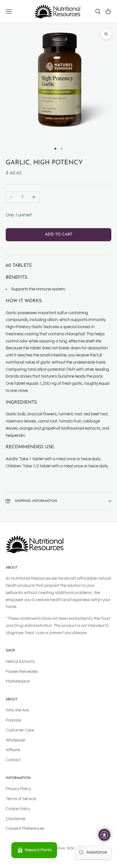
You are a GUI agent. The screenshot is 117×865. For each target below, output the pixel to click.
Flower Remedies (22, 671)
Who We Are (17, 710)
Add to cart (58, 234)
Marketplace (18, 681)
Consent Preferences (25, 828)
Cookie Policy (18, 809)
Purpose (13, 720)
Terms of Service (21, 799)
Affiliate (13, 750)
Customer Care (20, 730)
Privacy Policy (18, 789)
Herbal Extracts (20, 661)
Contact (13, 760)
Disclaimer (16, 819)
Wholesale (15, 740)
